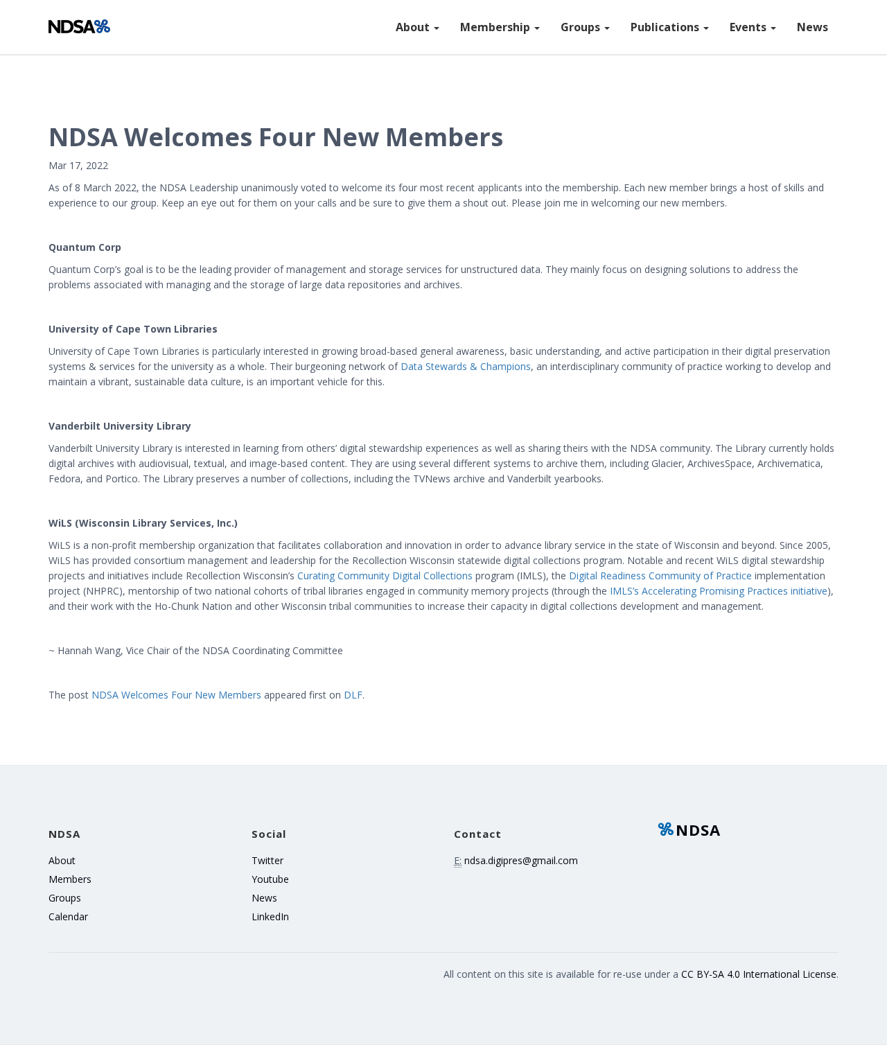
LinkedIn (270, 916)
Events (749, 27)
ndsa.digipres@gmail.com (521, 860)
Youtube (270, 879)
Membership (496, 27)
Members (70, 879)
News (812, 27)
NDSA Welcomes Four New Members (176, 694)
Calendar (68, 916)
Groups (582, 27)
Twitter (267, 860)
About (414, 27)
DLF (353, 694)
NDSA (698, 829)
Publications (666, 27)
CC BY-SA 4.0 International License (758, 974)
